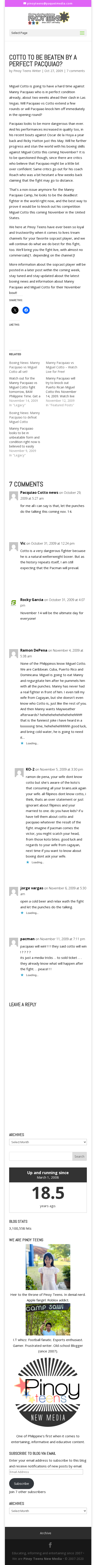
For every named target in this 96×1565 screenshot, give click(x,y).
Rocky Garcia (31, 599)
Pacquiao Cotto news (39, 492)
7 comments (76, 71)
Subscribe (21, 1483)
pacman (27, 938)
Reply (78, 527)
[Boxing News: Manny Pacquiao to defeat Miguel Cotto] (27, 434)
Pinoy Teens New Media (42, 1559)
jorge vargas (31, 888)
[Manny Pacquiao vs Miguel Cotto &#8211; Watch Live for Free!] (64, 384)
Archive (45, 1533)
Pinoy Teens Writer (27, 71)
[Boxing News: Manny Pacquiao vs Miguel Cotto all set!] (27, 384)
